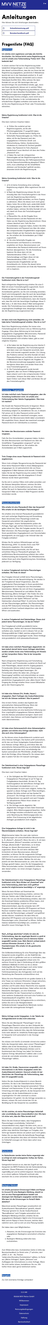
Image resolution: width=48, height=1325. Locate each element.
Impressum (24, 1305)
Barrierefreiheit (24, 1322)
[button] (44, 3)
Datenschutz (24, 1313)
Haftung (24, 1318)
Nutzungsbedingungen (24, 1309)
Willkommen (24, 1301)
